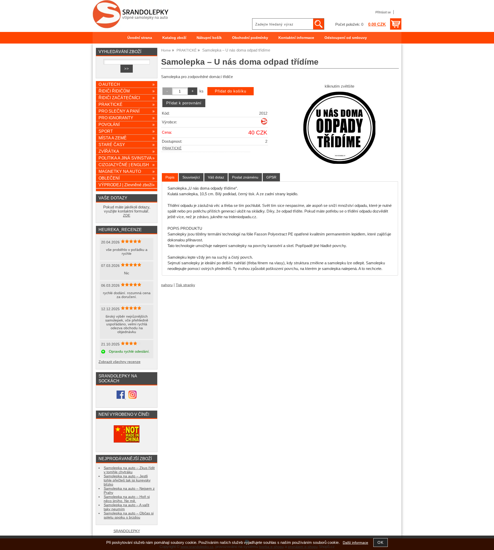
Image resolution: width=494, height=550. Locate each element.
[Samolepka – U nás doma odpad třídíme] (339, 128)
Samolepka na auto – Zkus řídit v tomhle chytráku (129, 470)
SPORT (127, 131)
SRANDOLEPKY (126, 531)
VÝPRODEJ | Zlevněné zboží (127, 184)
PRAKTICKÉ (172, 148)
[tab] (170, 177)
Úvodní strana (139, 38)
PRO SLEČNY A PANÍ (127, 111)
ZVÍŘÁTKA (127, 151)
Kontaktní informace (296, 38)
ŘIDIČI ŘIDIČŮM (127, 91)
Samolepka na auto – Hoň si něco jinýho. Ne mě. (127, 499)
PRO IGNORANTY (127, 117)
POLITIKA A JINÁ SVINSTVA (127, 158)
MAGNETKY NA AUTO (127, 171)
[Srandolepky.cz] (264, 123)
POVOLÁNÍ (127, 124)
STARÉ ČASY (127, 144)
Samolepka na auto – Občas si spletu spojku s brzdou (129, 515)
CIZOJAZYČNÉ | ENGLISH (127, 164)
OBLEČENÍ (127, 178)
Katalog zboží (174, 38)
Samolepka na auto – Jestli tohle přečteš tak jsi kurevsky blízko (127, 480)
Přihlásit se (383, 12)
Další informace (355, 543)
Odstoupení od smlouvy (345, 38)
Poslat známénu (245, 177)
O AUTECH (127, 84)
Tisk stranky (185, 285)
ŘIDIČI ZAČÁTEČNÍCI (127, 97)
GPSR (271, 177)
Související (191, 177)
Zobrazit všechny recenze (119, 362)
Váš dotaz (216, 177)
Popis (169, 177)
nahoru (167, 285)
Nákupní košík (209, 38)
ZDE (126, 215)
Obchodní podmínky (250, 38)
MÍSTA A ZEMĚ (127, 138)
